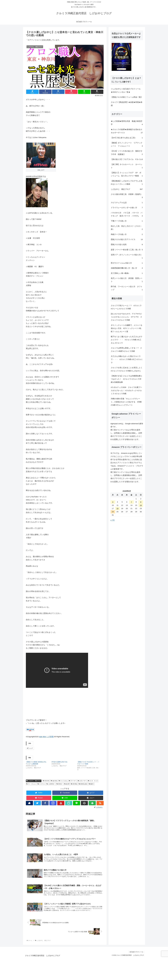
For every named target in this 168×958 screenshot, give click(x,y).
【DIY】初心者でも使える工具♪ (127, 138)
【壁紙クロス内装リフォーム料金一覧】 (126, 97)
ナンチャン (42, 784)
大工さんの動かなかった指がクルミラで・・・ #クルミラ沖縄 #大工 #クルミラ (127, 359)
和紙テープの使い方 (127, 234)
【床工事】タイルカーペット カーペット (127, 165)
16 (141, 505)
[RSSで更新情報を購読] (100, 803)
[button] (97, 92)
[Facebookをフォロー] (45, 803)
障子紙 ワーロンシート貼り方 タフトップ (127, 288)
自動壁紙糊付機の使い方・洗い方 (127, 268)
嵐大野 (67, 784)
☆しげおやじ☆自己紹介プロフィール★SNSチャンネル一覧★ (126, 90)
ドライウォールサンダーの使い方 (127, 208)
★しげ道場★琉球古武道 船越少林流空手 (127, 122)
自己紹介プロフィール (136, 952)
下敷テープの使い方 (127, 221)
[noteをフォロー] (68, 803)
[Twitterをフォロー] (37, 803)
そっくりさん (63, 780)
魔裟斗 (92, 784)
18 (117, 508)
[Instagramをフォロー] (52, 803)
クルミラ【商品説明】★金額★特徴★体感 (126, 103)
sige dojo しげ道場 (46, 737)
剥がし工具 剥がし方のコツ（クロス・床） (127, 227)
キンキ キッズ (93, 780)
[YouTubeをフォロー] (60, 803)
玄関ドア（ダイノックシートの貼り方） (127, 256)
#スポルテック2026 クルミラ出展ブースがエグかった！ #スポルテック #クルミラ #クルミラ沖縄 (126, 390)
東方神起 (75, 784)
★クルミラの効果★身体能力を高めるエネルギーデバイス (127, 131)
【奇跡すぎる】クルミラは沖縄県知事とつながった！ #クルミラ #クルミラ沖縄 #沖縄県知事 (126, 379)
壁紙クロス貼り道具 (127, 244)
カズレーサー (82, 780)
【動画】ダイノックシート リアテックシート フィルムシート (127, 144)
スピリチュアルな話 (127, 203)
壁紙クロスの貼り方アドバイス (127, 239)
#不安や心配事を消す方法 (59, 762)
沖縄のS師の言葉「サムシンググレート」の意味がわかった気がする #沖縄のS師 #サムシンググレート (126, 402)
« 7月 (112, 520)
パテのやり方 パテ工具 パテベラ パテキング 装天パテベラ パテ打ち (127, 214)
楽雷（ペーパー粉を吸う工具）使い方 (127, 250)
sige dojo (54, 780)
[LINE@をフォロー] (76, 803)
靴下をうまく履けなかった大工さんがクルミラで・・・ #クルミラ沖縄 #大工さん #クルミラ (126, 340)
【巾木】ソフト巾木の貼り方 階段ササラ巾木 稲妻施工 (127, 152)
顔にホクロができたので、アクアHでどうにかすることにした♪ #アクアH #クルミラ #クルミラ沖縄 (126, 317)
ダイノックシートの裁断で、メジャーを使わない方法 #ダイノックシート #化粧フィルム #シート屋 (126, 328)
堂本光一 (60, 784)
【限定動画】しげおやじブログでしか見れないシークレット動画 (127, 182)
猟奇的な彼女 (83, 784)
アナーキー (73, 780)
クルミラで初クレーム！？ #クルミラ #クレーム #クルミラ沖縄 (126, 307)
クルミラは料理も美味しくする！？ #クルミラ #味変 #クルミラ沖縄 (126, 349)
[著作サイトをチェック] (29, 803)
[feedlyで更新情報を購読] (92, 803)
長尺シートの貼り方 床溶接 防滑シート (127, 279)
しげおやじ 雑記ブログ (34, 780)
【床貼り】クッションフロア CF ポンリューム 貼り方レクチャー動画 (127, 174)
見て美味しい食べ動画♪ (127, 273)
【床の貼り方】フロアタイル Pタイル (127, 159)
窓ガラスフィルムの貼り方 (127, 263)
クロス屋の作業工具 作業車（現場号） (127, 195)
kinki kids (46, 780)
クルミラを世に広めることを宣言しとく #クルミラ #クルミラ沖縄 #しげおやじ (127, 369)
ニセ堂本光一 (51, 784)
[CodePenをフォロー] (84, 803)
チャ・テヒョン (32, 784)
